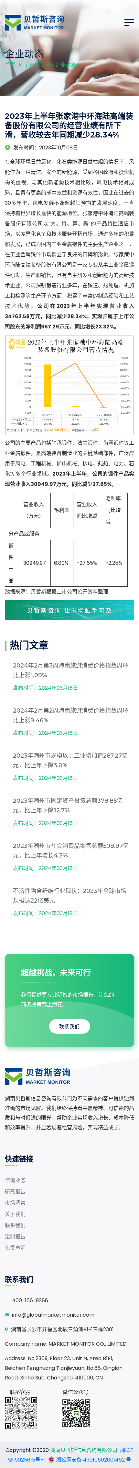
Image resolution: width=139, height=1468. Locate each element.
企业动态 (65, 65)
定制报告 (15, 1236)
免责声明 (15, 1248)
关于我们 (15, 1214)
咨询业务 (15, 1180)
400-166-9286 (30, 1300)
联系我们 (69, 1026)
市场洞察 (15, 1203)
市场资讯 (39, 65)
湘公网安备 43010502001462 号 (93, 1459)
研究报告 (15, 1191)
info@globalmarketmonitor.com (53, 1315)
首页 (10, 65)
